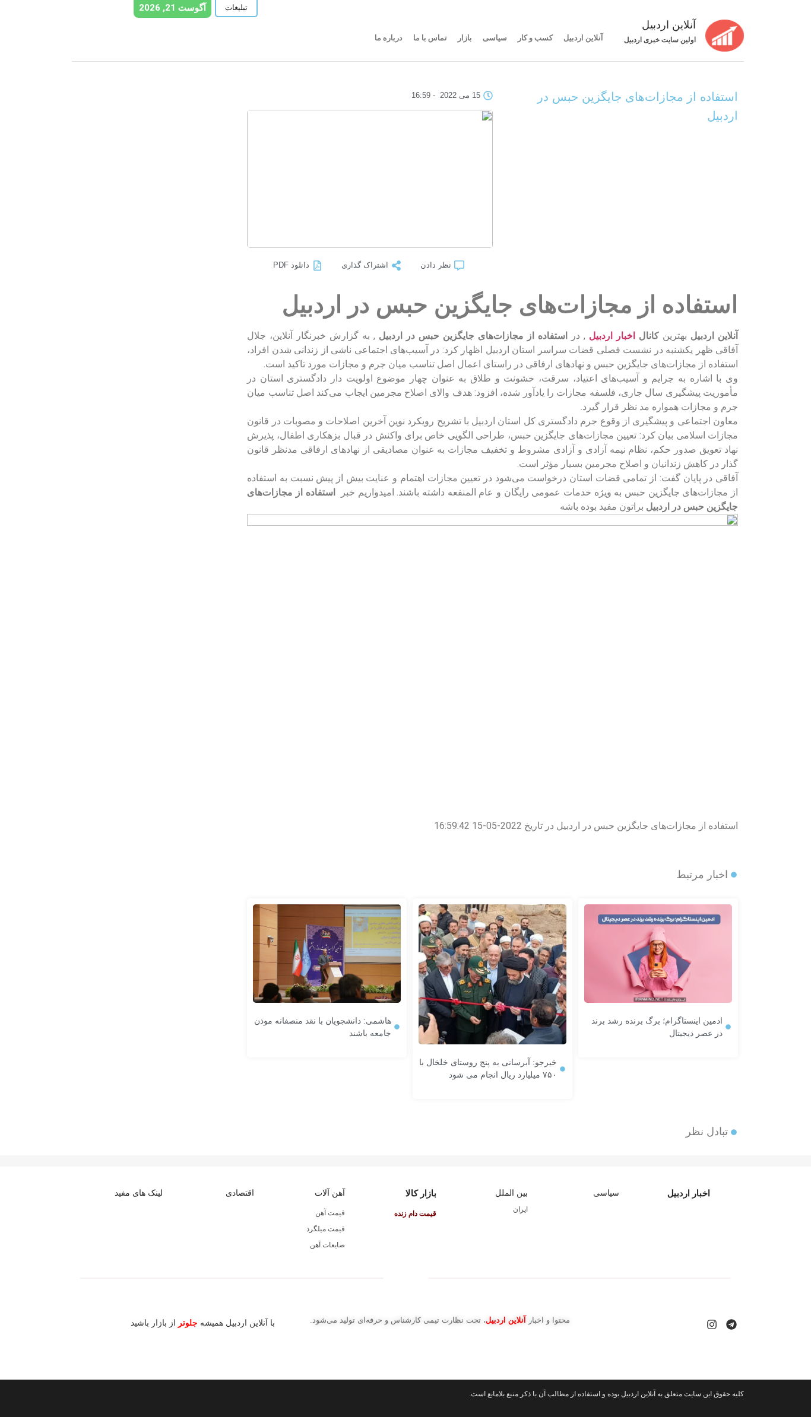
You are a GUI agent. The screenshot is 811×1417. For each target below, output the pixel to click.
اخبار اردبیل (612, 335)
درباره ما (389, 37)
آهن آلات (330, 1192)
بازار (465, 37)
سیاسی (495, 37)
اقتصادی (240, 1192)
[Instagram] (712, 1324)
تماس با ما (430, 37)
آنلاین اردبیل (583, 37)
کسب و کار (535, 37)
